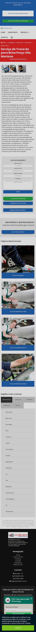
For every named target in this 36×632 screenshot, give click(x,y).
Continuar (18, 628)
